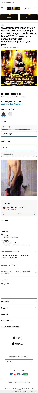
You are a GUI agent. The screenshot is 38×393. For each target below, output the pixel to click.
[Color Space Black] (3, 114)
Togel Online (7, 127)
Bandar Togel (7, 134)
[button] (2, 8)
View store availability (10, 237)
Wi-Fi (5, 147)
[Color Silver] (10, 114)
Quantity (4, 220)
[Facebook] (2, 284)
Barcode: (12, 47)
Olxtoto (15, 382)
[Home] (13, 8)
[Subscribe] (31, 361)
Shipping (10, 96)
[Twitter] (5, 284)
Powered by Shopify (24, 382)
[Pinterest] (8, 284)
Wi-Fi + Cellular (8, 154)
